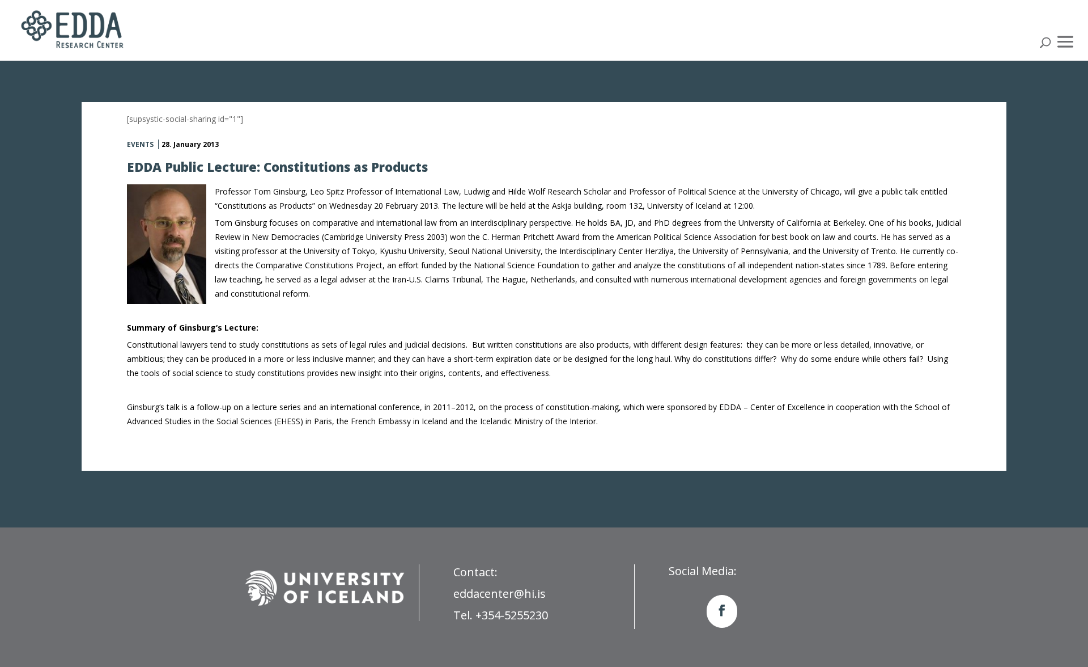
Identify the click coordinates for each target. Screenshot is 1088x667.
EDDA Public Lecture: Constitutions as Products (277, 166)
